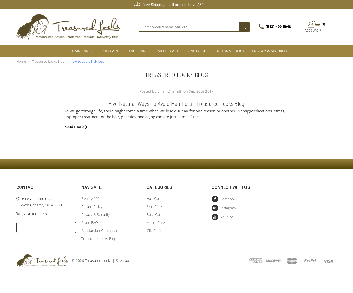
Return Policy (230, 50)
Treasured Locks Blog (48, 61)
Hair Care (81, 50)
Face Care (138, 50)
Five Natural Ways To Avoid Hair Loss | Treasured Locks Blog (177, 104)
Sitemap (122, 260)
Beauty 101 (196, 50)
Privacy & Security (269, 50)
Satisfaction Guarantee (99, 230)
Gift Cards (155, 230)
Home (21, 61)
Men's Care (168, 50)
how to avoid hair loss (87, 61)
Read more (74, 126)
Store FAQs (90, 222)
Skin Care (110, 50)
